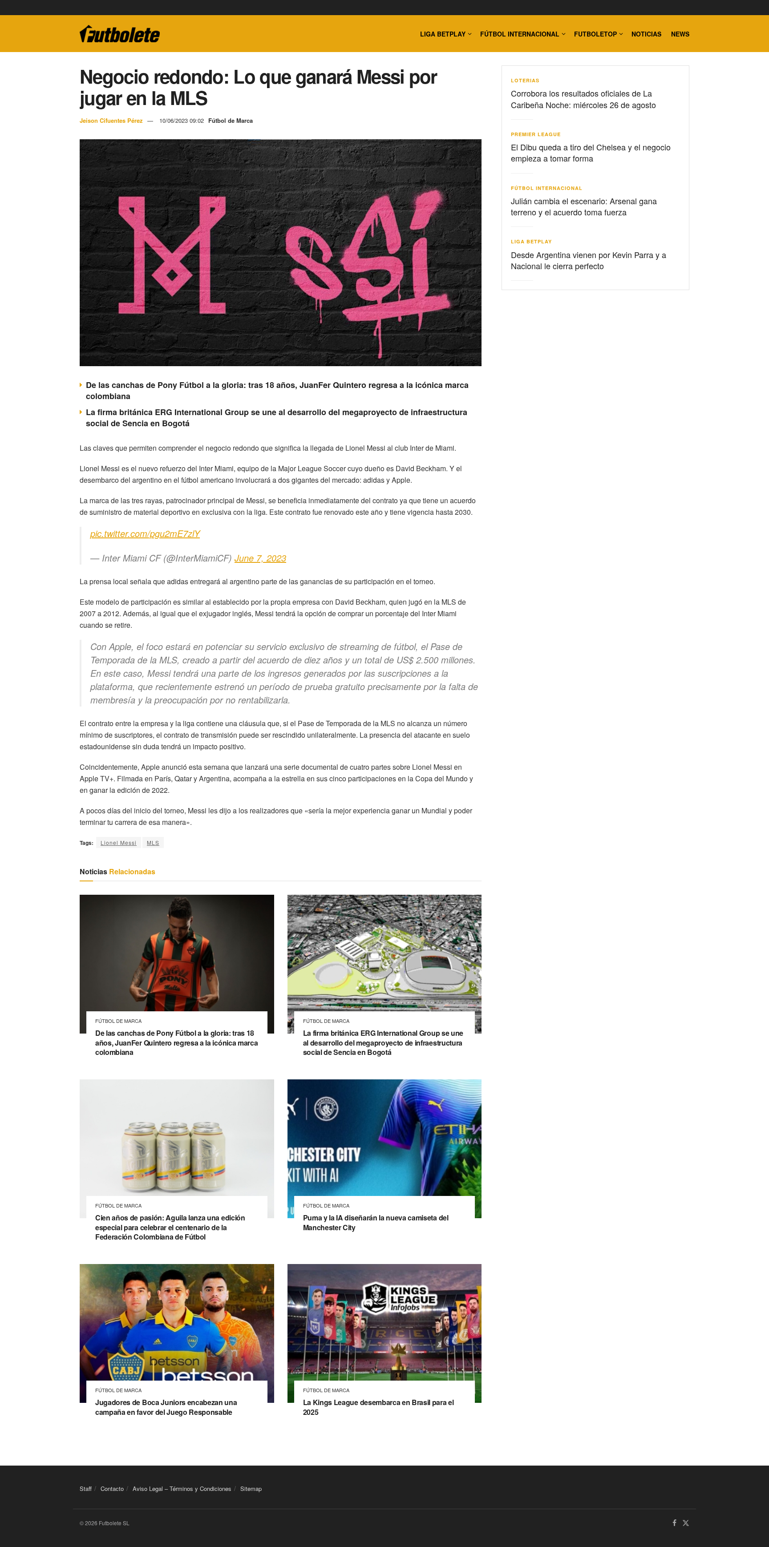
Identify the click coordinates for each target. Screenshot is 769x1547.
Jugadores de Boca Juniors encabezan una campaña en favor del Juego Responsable (166, 1407)
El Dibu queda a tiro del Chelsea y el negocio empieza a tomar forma (591, 152)
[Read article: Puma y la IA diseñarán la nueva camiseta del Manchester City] (384, 1148)
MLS (153, 842)
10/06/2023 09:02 (181, 120)
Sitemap (251, 1488)
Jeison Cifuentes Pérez (111, 120)
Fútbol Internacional (519, 33)
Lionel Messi (119, 842)
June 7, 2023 (260, 557)
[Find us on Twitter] (685, 1524)
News (680, 33)
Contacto (112, 1488)
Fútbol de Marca (230, 120)
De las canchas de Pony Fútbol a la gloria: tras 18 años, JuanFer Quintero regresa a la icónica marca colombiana (277, 390)
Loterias (525, 80)
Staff (86, 1488)
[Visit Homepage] (120, 34)
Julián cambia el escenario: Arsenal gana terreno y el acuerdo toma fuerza (584, 206)
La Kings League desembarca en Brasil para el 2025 (378, 1407)
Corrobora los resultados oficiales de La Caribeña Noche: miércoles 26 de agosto (583, 98)
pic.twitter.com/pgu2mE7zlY (145, 533)
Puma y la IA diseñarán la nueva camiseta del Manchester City (376, 1222)
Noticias (646, 33)
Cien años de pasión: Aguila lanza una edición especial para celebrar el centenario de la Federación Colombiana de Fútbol (170, 1227)
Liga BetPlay (531, 241)
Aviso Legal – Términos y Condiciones (182, 1488)
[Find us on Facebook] (674, 1524)
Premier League (536, 134)
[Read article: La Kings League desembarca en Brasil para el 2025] (384, 1333)
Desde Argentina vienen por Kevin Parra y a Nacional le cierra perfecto (588, 260)
